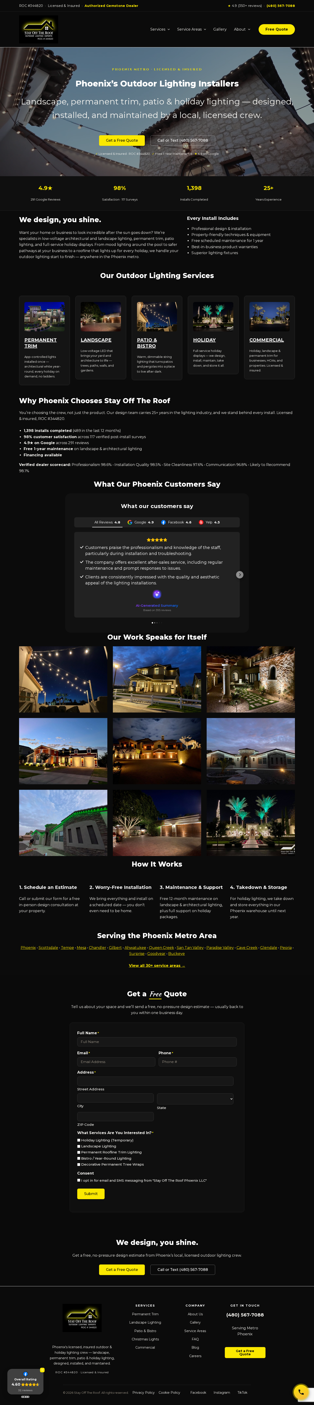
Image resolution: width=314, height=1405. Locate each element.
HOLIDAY (204, 340)
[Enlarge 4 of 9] (101, 724)
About (240, 29)
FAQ (195, 1339)
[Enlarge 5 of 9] (195, 724)
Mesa (81, 947)
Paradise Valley (220, 947)
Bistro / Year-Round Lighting (106, 1158)
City (80, 1106)
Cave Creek (247, 947)
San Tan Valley (190, 947)
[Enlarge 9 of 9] (289, 795)
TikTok (242, 1393)
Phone (166, 1053)
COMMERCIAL (266, 340)
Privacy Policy (143, 1393)
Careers (195, 1356)
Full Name (88, 1033)
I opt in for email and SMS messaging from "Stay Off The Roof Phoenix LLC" (144, 1180)
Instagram (222, 1393)
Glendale (268, 947)
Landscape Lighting (98, 1146)
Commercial (145, 1347)
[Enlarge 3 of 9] (289, 652)
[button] (74, 574)
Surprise (137, 953)
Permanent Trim (145, 1314)
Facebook (198, 1393)
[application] (167, 29)
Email (83, 1053)
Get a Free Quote (122, 140)
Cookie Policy (169, 1393)
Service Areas (189, 29)
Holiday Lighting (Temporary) (107, 1140)
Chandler (97, 947)
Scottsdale (48, 947)
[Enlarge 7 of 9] (101, 795)
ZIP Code (85, 1124)
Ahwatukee (135, 947)
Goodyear (156, 953)
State (161, 1108)
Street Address (90, 1089)
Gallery (220, 29)
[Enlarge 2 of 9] (195, 652)
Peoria (286, 947)
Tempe (67, 947)
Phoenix (28, 947)
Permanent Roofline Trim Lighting (111, 1152)
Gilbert (115, 947)
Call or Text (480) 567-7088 (182, 140)
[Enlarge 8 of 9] (195, 795)
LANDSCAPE (96, 340)
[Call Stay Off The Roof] (301, 1392)
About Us (195, 1314)
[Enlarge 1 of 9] (101, 652)
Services (157, 29)
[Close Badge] (42, 1370)
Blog (195, 1347)
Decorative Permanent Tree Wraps (112, 1164)
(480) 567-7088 (281, 6)
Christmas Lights (145, 1339)
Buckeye (176, 953)
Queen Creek (161, 947)
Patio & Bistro (145, 1331)
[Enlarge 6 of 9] (289, 724)
